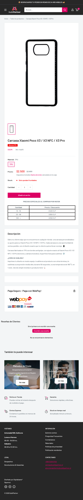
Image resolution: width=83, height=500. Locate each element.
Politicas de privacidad (53, 447)
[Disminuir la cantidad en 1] (19, 187)
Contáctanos (50, 440)
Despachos (8, 461)
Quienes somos (51, 433)
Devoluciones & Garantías (14, 465)
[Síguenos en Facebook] (5, 486)
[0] (77, 9)
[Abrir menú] (5, 10)
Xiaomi (10, 150)
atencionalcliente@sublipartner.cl (58, 468)
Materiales (49, 443)
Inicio (6, 19)
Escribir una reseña (41, 331)
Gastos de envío (36, 175)
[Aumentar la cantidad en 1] (30, 187)
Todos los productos (17, 19)
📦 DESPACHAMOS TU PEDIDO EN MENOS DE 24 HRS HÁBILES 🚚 (41, 2)
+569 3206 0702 (51, 462)
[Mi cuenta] (72, 10)
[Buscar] (64, 9)
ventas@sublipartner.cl (54, 465)
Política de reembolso (53, 450)
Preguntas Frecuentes (53, 436)
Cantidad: (11, 187)
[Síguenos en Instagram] (9, 486)
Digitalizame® (18, 480)
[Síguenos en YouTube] (14, 486)
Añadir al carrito (24, 195)
